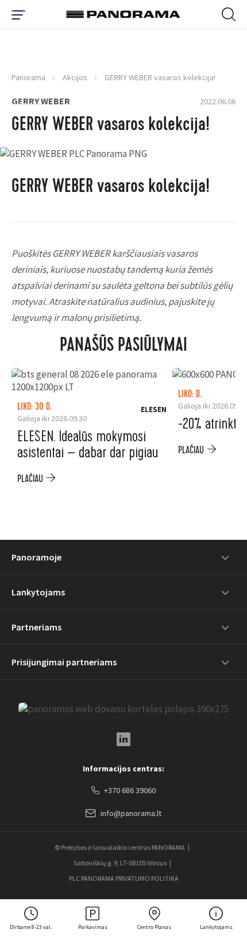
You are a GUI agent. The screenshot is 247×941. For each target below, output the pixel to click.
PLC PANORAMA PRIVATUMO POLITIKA (124, 878)
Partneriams (36, 627)
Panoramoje (36, 557)
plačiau (30, 479)
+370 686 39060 (130, 790)
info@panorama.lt (131, 813)
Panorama (28, 77)
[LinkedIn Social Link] (123, 739)
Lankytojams (38, 592)
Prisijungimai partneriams (64, 662)
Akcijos (75, 77)
